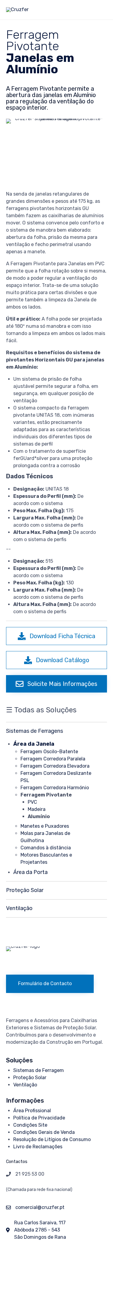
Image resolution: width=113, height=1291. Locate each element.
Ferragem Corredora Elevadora (54, 766)
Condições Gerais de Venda (44, 1132)
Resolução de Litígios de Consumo (52, 1139)
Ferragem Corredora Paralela (52, 759)
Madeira (37, 809)
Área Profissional (32, 1110)
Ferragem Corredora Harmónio (54, 787)
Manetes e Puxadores (44, 826)
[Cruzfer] (17, 9)
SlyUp (45, 1265)
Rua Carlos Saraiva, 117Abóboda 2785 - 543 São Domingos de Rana (40, 1230)
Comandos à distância (45, 848)
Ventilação (25, 1085)
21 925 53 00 (29, 1174)
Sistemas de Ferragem (38, 1070)
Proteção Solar (29, 1077)
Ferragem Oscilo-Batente (49, 751)
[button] (56, 636)
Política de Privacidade (39, 1118)
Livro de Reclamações (37, 1146)
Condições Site (30, 1125)
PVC (32, 802)
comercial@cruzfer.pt (39, 1207)
